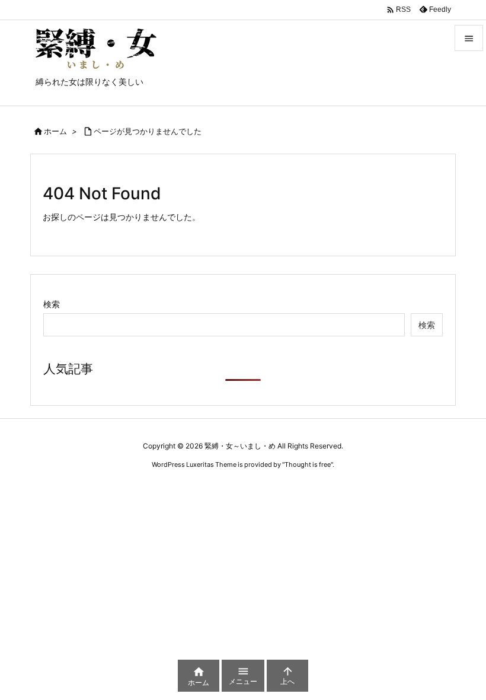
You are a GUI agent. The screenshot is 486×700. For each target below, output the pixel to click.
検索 (51, 304)
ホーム (55, 131)
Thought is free (307, 464)
